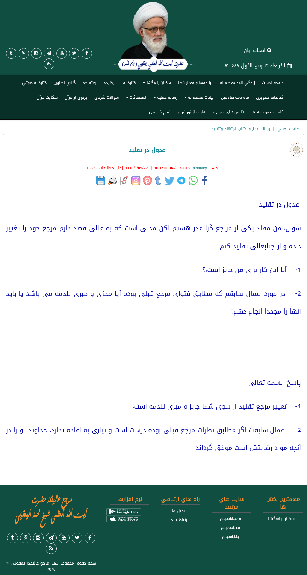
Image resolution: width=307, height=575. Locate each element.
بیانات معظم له (198, 99)
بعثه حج (89, 82)
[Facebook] (87, 53)
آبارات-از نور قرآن (191, 111)
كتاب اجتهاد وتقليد (228, 129)
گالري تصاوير (65, 82)
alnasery (200, 168)
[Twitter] (74, 53)
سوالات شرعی (106, 97)
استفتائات (135, 99)
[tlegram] (49, 53)
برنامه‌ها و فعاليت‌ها (195, 82)
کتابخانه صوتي (34, 82)
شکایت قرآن (47, 97)
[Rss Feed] (49, 64)
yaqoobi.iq (230, 537)
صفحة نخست (272, 82)
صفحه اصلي (288, 129)
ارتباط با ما (179, 520)
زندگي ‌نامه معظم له (237, 82)
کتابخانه (129, 82)
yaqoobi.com (230, 519)
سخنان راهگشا (156, 84)
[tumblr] (11, 53)
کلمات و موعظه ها (267, 111)
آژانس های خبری (227, 113)
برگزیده (109, 82)
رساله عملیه (164, 99)
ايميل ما (179, 511)
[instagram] (36, 53)
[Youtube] (61, 53)
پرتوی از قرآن (76, 97)
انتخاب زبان (255, 50)
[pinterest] (24, 53)
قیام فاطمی (160, 111)
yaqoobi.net (230, 528)
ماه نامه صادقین (235, 97)
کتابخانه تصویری (269, 97)
